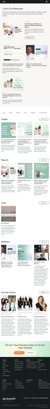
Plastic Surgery (5, 365)
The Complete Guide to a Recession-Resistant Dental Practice (8, 141)
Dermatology (5, 369)
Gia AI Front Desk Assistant (31, 367)
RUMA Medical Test (39, 317)
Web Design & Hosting (42, 381)
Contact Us (4, 385)
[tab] (4, 113)
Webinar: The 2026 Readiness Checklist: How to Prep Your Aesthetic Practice (36, 65)
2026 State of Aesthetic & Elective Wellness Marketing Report (8, 182)
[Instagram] (8, 401)
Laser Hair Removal (6, 371)
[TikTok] (10, 401)
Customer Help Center (42, 369)
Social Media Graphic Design (43, 387)
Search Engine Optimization (43, 385)
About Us (4, 381)
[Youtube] (6, 401)
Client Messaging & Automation (32, 361)
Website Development (19, 367)
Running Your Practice (19, 361)
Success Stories (41, 365)
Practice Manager (18, 383)
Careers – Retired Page (6, 383)
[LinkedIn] (4, 401)
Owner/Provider (18, 381)
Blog (39, 361)
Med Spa (4, 361)
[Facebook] (2, 401)
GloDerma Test (22, 317)
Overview (28, 381)
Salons (4, 373)
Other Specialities (6, 375)
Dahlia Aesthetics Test (7, 317)
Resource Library (41, 363)
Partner (39, 367)
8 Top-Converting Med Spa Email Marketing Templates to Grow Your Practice (12, 95)
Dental (4, 367)
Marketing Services (18, 369)
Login (3, 389)
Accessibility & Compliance (31, 365)
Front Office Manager (19, 385)
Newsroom (4, 387)
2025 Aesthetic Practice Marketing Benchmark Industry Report (41, 182)
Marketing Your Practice (19, 363)
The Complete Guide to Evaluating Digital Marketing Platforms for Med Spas (24, 142)
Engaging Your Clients (19, 365)
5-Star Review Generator (31, 363)
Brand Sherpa (5, 223)
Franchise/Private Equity (20, 387)
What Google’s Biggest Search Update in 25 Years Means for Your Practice (12, 64)
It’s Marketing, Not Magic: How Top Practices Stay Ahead (24, 263)
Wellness (4, 363)
